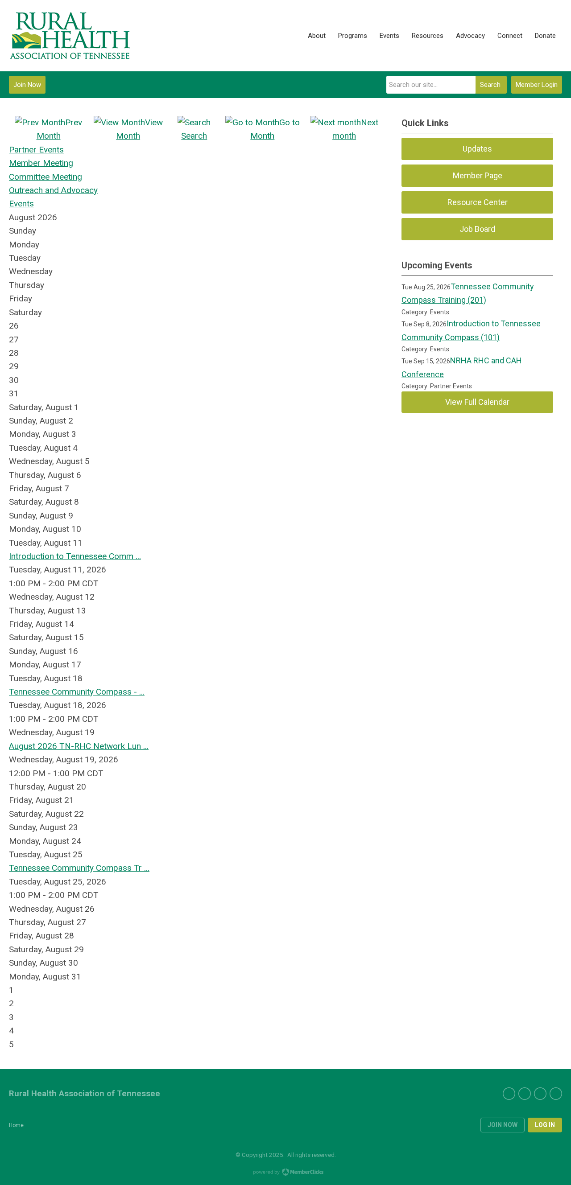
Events (21, 203)
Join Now (27, 85)
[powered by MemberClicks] (285, 1173)
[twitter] (509, 1093)
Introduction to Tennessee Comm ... (75, 556)
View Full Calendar (477, 402)
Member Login (537, 85)
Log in (545, 1124)
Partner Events (36, 149)
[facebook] (524, 1093)
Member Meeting (41, 163)
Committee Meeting (45, 177)
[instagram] (556, 1093)
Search (490, 85)
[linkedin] (540, 1093)
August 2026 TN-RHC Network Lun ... (79, 746)
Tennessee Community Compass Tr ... (79, 868)
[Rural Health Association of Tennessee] (70, 36)
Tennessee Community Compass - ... (77, 692)
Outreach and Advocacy (53, 190)
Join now (502, 1124)
